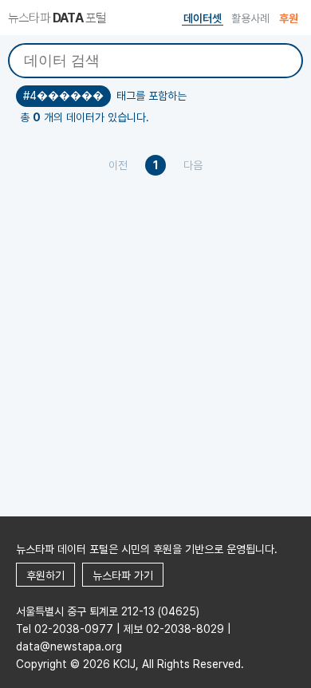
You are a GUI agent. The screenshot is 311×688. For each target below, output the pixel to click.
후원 (288, 18)
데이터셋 (202, 18)
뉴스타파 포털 (57, 18)
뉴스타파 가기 (123, 575)
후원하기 (45, 575)
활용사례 (250, 18)
